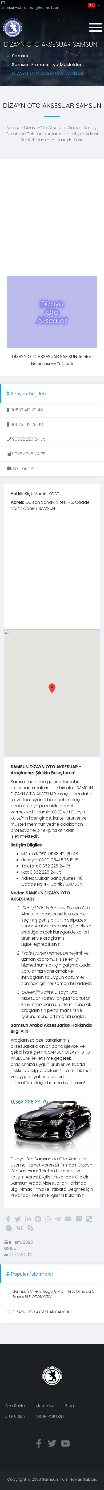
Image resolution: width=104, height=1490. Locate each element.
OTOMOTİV (20, 1254)
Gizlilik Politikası (50, 1416)
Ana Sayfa (15, 1405)
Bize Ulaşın (15, 1416)
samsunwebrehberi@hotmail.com (31, 7)
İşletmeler (45, 1405)
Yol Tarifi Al (22, 468)
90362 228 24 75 (28, 439)
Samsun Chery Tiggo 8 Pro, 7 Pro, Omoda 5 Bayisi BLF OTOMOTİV (53, 1294)
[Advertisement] (52, 218)
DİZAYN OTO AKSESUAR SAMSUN (42, 1312)
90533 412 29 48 (26, 410)
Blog (69, 1405)
